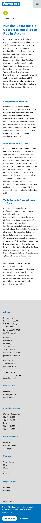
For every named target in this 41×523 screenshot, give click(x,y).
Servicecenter (8, 398)
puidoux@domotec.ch (11, 356)
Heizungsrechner (9, 395)
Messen (6, 468)
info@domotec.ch (9, 333)
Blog (5, 465)
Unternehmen (8, 462)
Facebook (6, 487)
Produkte (6, 392)
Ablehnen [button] (24, 518)
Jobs (4, 471)
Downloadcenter (9, 445)
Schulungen (7, 448)
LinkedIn (6, 490)
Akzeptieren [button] (9, 518)
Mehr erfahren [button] (7, 512)
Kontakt (6, 474)
